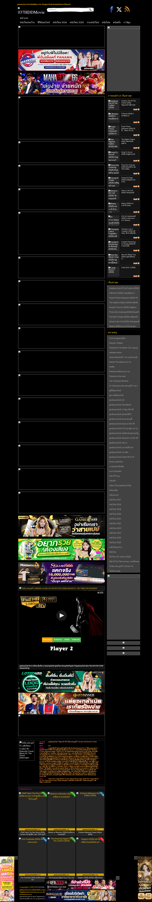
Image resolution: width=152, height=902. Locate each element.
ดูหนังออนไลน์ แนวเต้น (118, 452)
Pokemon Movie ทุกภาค (119, 372)
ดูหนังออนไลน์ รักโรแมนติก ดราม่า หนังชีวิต (123, 428)
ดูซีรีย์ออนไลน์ (115, 391)
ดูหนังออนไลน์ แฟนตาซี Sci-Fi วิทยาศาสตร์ (121, 457)
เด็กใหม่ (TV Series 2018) (120, 557)
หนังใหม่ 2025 (77, 22)
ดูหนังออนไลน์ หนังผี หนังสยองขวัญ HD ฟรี (124, 433)
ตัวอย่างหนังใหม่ (116, 462)
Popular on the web (117, 376)
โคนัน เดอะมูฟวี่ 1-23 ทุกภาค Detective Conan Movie (121, 566)
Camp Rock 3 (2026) (128, 267)
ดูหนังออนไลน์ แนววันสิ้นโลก (121, 447)
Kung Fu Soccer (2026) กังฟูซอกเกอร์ (122, 307)
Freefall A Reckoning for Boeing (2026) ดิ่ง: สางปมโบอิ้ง (128, 244)
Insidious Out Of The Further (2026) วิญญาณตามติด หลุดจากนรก (124, 288)
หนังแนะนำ (114, 495)
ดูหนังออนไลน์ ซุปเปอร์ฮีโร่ (120, 414)
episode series (115, 353)
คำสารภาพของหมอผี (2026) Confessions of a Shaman (128, 218)
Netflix (112, 367)
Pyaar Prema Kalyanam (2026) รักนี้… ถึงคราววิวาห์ (128, 128)
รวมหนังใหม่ (93, 22)
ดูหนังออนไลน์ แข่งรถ (118, 443)
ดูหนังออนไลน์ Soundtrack (120, 405)
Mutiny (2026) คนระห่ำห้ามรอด (122, 326)
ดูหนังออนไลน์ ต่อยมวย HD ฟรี (122, 424)
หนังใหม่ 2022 (115, 523)
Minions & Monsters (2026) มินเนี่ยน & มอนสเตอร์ (61, 833)
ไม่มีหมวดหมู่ (114, 571)
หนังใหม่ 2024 (115, 533)
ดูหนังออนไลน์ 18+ (117, 400)
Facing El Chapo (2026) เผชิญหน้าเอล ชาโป (128, 180)
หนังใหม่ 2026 (60, 22)
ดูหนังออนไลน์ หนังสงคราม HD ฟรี (123, 438)
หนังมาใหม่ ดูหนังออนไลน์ (120, 485)
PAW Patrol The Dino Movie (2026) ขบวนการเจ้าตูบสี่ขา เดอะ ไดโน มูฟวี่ (32, 833)
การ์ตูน (127, 22)
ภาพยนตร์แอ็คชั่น (116, 466)
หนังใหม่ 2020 (115, 514)
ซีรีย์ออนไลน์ (44, 22)
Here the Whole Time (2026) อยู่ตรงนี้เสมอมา (128, 257)
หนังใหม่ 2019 (115, 509)
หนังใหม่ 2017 (115, 500)
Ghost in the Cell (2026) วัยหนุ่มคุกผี (124, 322)
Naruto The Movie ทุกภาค (120, 362)
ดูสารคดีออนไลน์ (116, 395)
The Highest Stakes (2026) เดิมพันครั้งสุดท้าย (128, 141)
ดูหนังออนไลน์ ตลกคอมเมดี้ (120, 419)
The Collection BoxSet (118, 381)
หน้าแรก (24, 18)
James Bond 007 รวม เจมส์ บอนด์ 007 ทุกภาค (123, 357)
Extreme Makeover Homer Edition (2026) (90, 833)
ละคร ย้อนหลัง (115, 471)
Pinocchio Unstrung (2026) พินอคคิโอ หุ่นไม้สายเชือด (128, 167)
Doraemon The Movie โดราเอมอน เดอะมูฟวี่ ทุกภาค (123, 348)
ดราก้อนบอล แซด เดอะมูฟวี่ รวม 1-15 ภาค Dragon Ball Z (123, 386)
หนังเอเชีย (113, 490)
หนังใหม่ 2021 (115, 519)
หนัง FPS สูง (114, 476)
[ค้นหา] (88, 9)
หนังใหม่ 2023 (115, 528)
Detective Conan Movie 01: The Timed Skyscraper (65, 779)
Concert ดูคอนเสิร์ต (117, 338)
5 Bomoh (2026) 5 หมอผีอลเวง (122, 293)
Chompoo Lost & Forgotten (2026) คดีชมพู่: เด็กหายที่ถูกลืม (128, 231)
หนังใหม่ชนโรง (27, 22)
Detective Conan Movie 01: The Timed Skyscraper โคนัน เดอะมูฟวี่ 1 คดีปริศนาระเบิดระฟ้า (69, 779)
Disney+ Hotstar (116, 343)
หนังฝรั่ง (117, 22)
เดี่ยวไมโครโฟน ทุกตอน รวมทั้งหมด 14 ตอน (124, 561)
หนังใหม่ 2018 (115, 504)
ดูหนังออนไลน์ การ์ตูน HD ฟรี (96, 590)
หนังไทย (106, 22)
